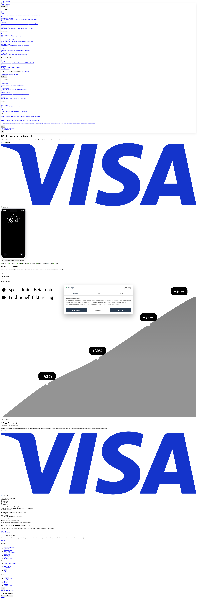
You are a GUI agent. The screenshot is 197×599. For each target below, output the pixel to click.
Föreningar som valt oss (9, 566)
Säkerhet (6, 581)
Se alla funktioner (5, 69)
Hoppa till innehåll (5, 1)
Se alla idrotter (25, 71)
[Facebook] (1, 597)
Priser (16, 74)
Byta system (7, 567)
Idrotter (5, 569)
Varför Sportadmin (5, 74)
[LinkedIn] (4, 597)
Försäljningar (7, 555)
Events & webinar (8, 579)
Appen (5, 545)
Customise (98, 310)
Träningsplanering (8, 551)
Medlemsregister (8, 550)
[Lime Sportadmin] (5, 4)
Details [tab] (98, 293)
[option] (2, 128)
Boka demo (3, 129)
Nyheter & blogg (8, 578)
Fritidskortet (7, 554)
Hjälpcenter (6, 577)
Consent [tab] (75, 293)
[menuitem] (98, 13)
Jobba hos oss (7, 571)
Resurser (3, 76)
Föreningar (12, 74)
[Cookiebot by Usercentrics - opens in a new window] (124, 288)
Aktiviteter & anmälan (9, 547)
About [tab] (121, 293)
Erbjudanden (7, 557)
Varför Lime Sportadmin (10, 563)
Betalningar (6, 548)
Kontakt (6, 584)
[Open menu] (2, 131)
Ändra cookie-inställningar (7, 595)
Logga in (8, 129)
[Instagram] (2, 597)
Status (5, 582)
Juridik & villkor (8, 585)
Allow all (120, 310)
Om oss (5, 570)
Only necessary (76, 310)
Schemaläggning (9, 552)
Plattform (3, 6)
